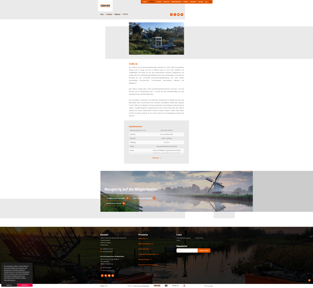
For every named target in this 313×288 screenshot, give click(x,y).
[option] (156, 38)
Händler (185, 1)
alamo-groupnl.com (108, 270)
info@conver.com (107, 249)
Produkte (151, 1)
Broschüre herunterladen (115, 198)
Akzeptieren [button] (25, 285)
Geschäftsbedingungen (183, 238)
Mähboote (141, 238)
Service (159, 1)
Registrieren (204, 250)
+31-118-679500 (106, 268)
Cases (178, 240)
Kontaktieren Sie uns (113, 203)
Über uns (166, 1)
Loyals (211, 286)
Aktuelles (193, 1)
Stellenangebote (176, 1)
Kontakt (200, 1)
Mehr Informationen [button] (9, 280)
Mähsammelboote (144, 244)
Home (144, 1)
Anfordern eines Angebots (142, 198)
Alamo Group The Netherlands (115, 256)
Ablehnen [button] (9, 285)
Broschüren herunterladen (148, 265)
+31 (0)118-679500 (107, 251)
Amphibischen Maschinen (147, 254)
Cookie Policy (199, 238)
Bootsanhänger (143, 259)
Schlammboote (143, 249)
